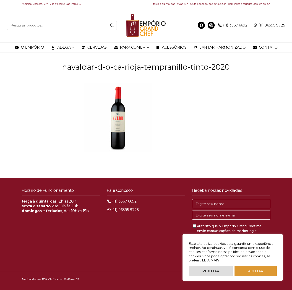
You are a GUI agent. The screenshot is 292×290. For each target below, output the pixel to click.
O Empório (32, 47)
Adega (64, 47)
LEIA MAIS (210, 260)
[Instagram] (211, 25)
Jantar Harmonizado (223, 47)
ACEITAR (255, 271)
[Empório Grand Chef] (146, 25)
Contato (268, 47)
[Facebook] (201, 25)
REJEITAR (210, 271)
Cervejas (97, 47)
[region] (232, 257)
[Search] (112, 25)
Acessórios (174, 47)
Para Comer (132, 47)
